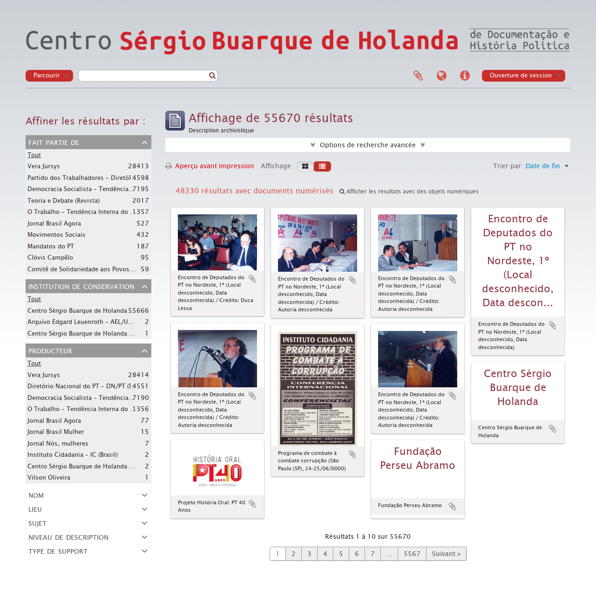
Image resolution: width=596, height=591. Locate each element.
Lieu (35, 508)
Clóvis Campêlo (50, 257)
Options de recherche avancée (368, 145)
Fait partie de (53, 141)
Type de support (58, 550)
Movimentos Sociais (56, 234)
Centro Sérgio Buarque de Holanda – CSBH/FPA (95, 310)
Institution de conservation (81, 285)
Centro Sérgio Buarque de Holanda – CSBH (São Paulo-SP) (109, 466)
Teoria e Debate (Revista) (63, 200)
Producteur (50, 350)
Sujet (37, 522)
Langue (441, 76)
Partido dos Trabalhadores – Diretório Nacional (95, 177)
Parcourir (47, 75)
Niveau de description (68, 536)
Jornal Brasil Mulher (55, 431)
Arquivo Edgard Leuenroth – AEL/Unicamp (88, 321)
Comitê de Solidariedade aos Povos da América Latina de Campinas (125, 269)
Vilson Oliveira (48, 477)
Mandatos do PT (50, 246)
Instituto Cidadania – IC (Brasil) (72, 454)
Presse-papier (418, 76)
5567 (412, 553)
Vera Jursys (43, 166)
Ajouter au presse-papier (252, 278)
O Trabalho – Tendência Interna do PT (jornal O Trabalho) (110, 211)
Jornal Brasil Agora (54, 223)
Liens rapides (464, 76)
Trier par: (508, 166)
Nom (36, 494)
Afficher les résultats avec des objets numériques (412, 191)
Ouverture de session (521, 75)
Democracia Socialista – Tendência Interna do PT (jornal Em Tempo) (125, 188)
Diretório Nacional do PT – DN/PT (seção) (87, 386)
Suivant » (446, 553)
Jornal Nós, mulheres (57, 443)
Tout (34, 154)
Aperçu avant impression (213, 166)
